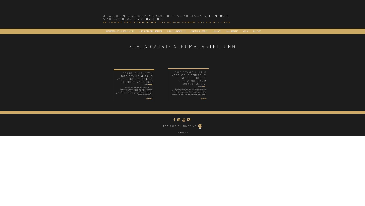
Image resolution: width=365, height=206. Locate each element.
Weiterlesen (149, 99)
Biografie (217, 31)
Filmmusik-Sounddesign (151, 31)
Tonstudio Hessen (199, 31)
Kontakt (257, 31)
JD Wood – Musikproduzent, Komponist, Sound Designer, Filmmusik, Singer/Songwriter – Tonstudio (166, 17)
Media (245, 31)
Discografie (232, 31)
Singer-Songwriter (176, 31)
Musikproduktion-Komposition (120, 31)
